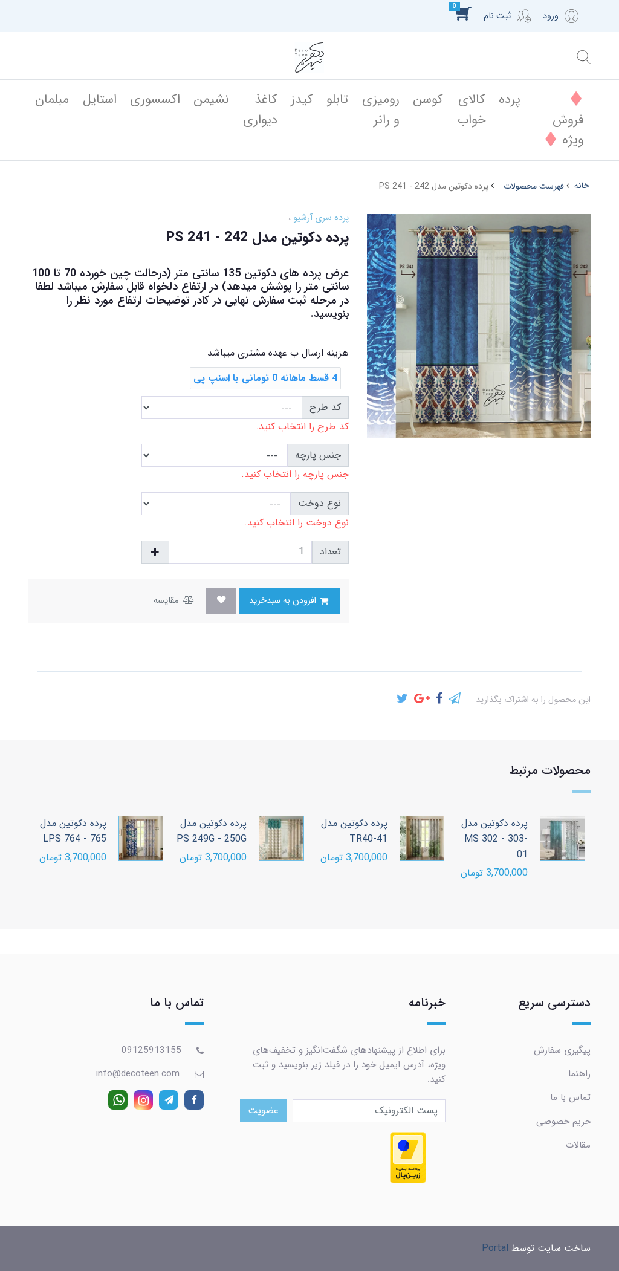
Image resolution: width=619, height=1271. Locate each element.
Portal (495, 1248)
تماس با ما (570, 1097)
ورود (551, 16)
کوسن (428, 99)
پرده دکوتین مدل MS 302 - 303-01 (494, 839)
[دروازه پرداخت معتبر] (408, 1157)
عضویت (263, 1110)
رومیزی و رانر (381, 109)
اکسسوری (155, 99)
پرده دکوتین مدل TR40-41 (354, 831)
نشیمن (211, 99)
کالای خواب (471, 109)
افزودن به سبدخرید (284, 601)
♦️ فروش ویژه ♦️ (563, 119)
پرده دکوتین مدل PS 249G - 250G (212, 831)
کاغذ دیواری (260, 109)
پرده (509, 99)
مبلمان (52, 99)
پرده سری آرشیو (320, 218)
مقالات (578, 1145)
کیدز (302, 99)
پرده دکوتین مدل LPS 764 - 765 (73, 831)
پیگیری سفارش (562, 1050)
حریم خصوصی (563, 1121)
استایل (100, 99)
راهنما (579, 1074)
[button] (470, 13)
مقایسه (167, 601)
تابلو (337, 99)
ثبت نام (497, 16)
